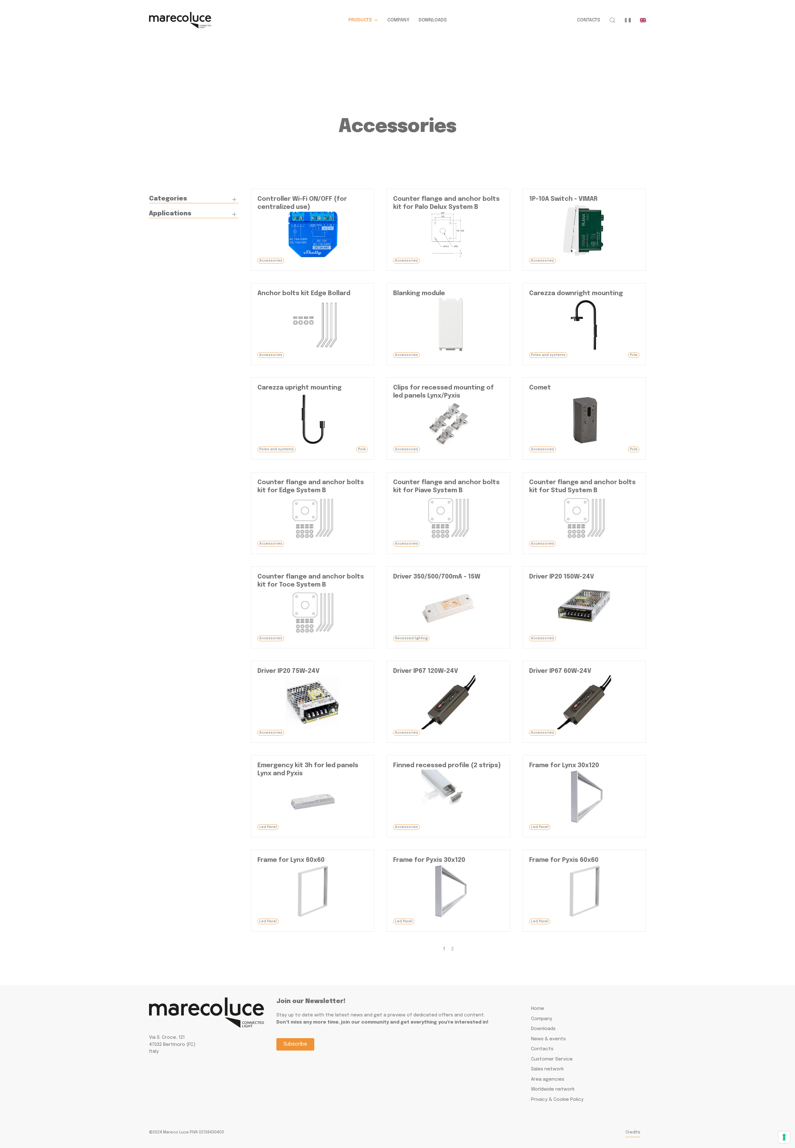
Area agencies (547, 1079)
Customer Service (552, 1059)
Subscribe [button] (295, 1044)
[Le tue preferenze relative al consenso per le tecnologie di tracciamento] (784, 1137)
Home (537, 1008)
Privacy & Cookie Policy (557, 1099)
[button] (612, 20)
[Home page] (180, 20)
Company (398, 20)
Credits (632, 1132)
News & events (548, 1039)
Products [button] (360, 20)
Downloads (433, 20)
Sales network (547, 1069)
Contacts (588, 20)
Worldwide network (553, 1089)
